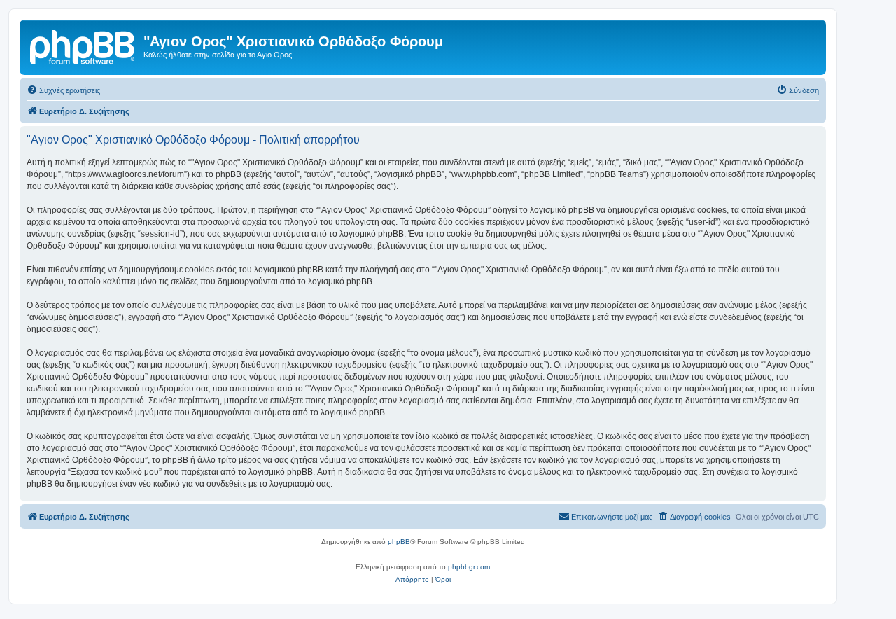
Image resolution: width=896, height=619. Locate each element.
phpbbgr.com (469, 567)
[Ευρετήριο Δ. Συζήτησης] (83, 45)
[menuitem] (63, 90)
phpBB (399, 541)
